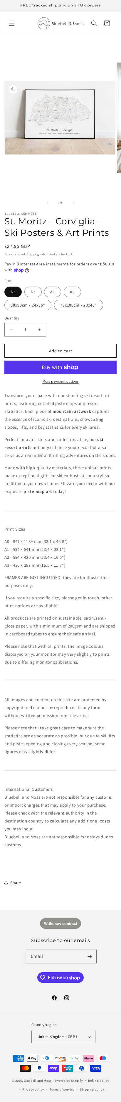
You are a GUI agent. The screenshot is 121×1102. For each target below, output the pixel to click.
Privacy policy (33, 1089)
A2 (33, 292)
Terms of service (62, 1089)
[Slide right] (73, 202)
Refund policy (98, 1081)
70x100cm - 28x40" (78, 305)
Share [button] (15, 882)
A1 (52, 292)
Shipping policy (92, 1089)
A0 (72, 292)
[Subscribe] (89, 956)
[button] (11, 23)
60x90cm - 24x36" (28, 305)
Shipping (33, 254)
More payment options (61, 381)
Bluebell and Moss (38, 1080)
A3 (13, 292)
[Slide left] (47, 202)
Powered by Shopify (68, 1080)
